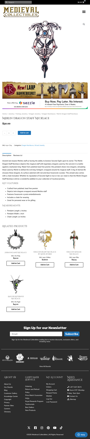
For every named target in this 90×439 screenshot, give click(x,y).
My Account (50, 384)
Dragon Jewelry (34, 114)
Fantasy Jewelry (21, 114)
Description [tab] (6, 155)
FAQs (27, 398)
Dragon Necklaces (48, 114)
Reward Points (51, 393)
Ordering (28, 386)
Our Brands (8, 387)
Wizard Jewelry (39, 145)
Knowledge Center (11, 396)
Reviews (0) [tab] (17, 155)
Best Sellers (29, 407)
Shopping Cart (51, 390)
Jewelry (11, 114)
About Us (7, 384)
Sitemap (73, 399)
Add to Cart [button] (15, 263)
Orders (48, 387)
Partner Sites (9, 405)
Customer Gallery (10, 393)
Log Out (49, 399)
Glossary (7, 412)
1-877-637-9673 (75, 387)
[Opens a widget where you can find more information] (81, 435)
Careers (7, 409)
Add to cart (24, 133)
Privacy (6, 402)
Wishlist (49, 396)
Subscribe (71, 334)
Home (4, 114)
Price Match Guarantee (33, 395)
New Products (30, 410)
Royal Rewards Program (34, 401)
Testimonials (29, 404)
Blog (5, 390)
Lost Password (51, 402)
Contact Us (73, 396)
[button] (83, 12)
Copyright (7, 399)
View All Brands (45, 366)
